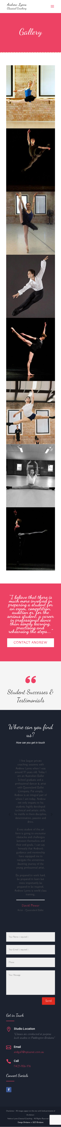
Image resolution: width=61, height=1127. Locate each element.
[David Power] (30, 317)
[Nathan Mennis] (30, 191)
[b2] (30, 569)
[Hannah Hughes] (30, 127)
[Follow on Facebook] (8, 1089)
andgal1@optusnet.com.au (29, 1052)
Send (48, 1001)
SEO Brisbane (38, 1122)
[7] (30, 506)
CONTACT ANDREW (30, 643)
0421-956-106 (22, 1066)
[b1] (30, 380)
